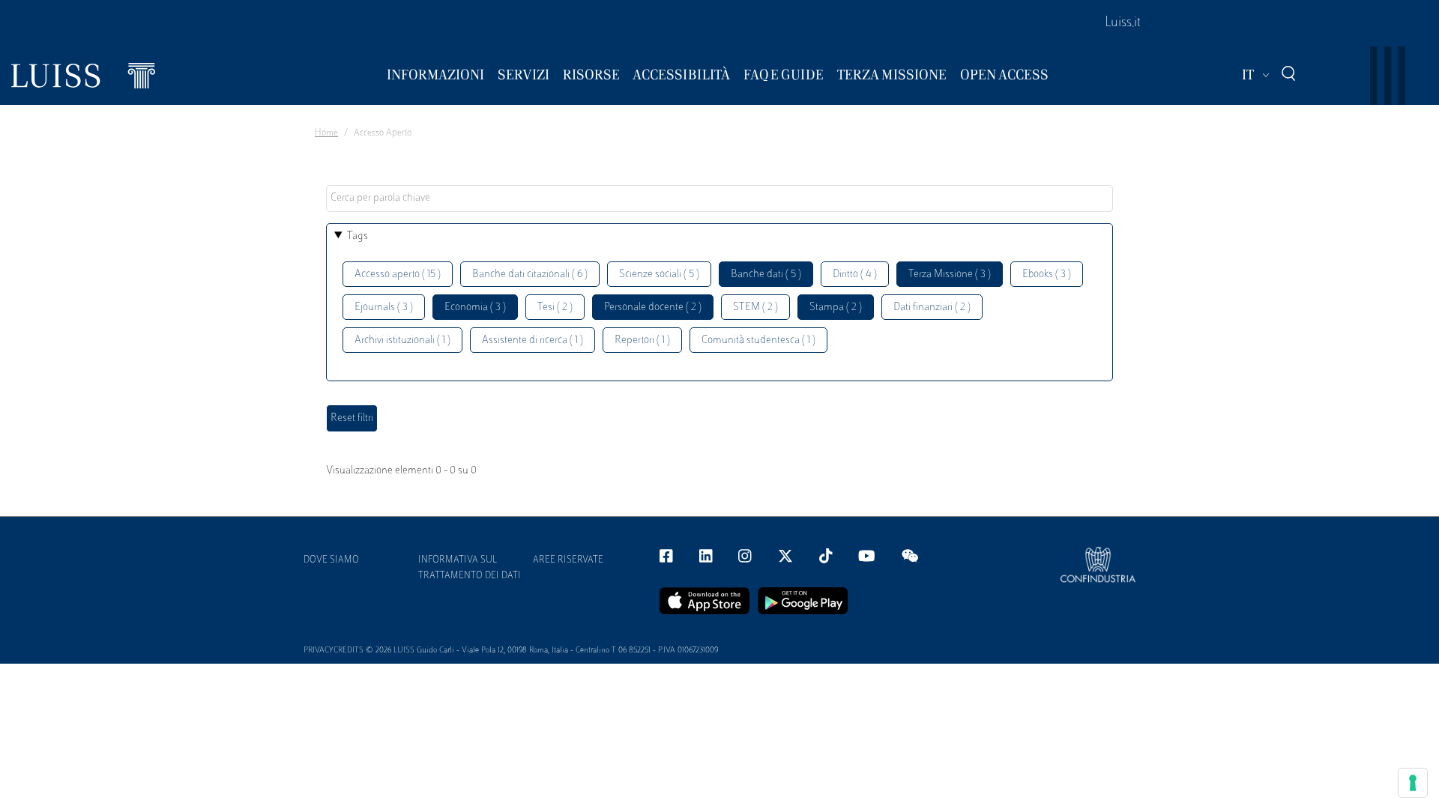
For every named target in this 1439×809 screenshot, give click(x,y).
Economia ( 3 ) (475, 307)
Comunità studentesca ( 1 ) (758, 340)
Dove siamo (331, 560)
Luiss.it (1123, 23)
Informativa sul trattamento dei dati (469, 568)
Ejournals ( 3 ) (384, 307)
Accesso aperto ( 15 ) (398, 274)
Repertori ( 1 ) (642, 340)
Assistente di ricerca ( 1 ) (532, 340)
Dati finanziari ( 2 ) (932, 307)
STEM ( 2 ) (755, 307)
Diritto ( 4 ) (855, 274)
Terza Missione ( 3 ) (949, 274)
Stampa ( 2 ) (835, 307)
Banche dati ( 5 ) (766, 274)
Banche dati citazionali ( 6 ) (530, 274)
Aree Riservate (568, 560)
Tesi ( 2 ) (555, 307)
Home (326, 133)
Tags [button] (357, 236)
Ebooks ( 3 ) (1046, 274)
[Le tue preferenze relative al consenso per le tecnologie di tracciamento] (1413, 783)
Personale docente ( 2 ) (653, 307)
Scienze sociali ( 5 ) (659, 274)
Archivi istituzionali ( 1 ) (402, 340)
